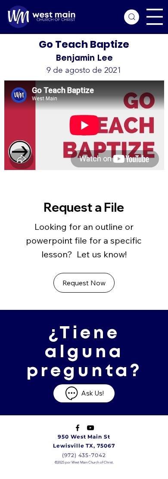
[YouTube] (90, 427)
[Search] (131, 17)
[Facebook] (77, 427)
